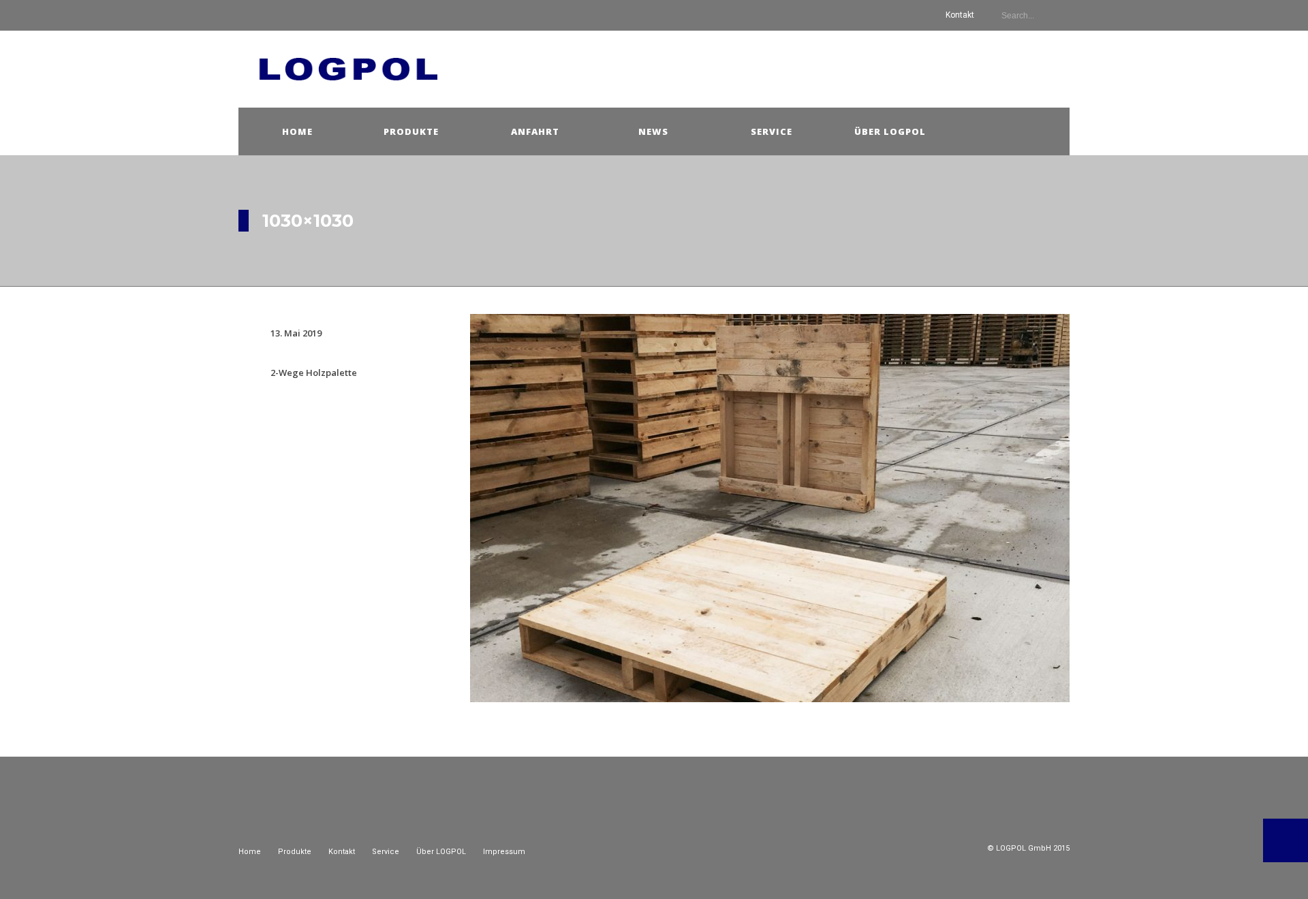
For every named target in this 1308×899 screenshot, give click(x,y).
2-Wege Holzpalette (313, 372)
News (653, 131)
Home (297, 131)
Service (771, 131)
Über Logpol (890, 131)
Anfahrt (535, 131)
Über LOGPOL (441, 851)
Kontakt (960, 15)
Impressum (504, 851)
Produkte (411, 131)
